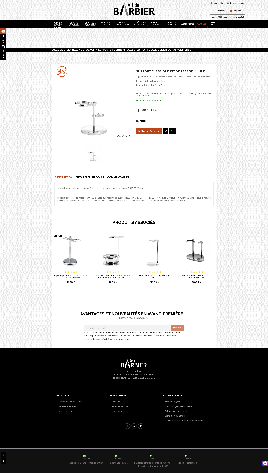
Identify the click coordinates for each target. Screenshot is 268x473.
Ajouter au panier (150, 130)
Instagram (3, 46)
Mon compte (118, 411)
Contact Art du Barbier (175, 415)
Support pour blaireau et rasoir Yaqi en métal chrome (71, 276)
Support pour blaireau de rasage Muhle (155, 276)
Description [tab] (63, 177)
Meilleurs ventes (66, 411)
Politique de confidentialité (177, 411)
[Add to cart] (141, 269)
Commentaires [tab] (118, 177)
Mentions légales (172, 401)
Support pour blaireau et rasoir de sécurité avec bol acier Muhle (113, 276)
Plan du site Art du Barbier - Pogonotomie (184, 420)
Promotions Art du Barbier (71, 401)
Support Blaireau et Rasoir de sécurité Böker (196, 276)
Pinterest (3, 41)
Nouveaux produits (67, 406)
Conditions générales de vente (178, 406)
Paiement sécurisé (120, 406)
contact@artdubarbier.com (141, 378)
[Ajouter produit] (172, 131)
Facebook (3, 36)
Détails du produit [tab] (89, 177)
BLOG (3, 54)
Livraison (116, 401)
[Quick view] (85, 269)
